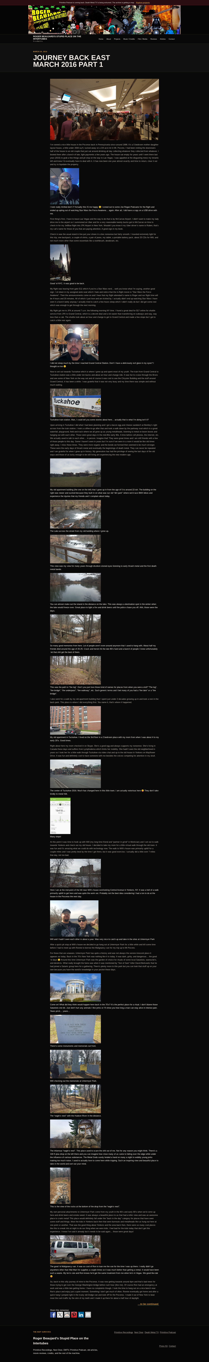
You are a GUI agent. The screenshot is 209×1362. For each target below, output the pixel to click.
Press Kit (163, 1346)
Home (101, 39)
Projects (117, 39)
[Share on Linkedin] (81, 1315)
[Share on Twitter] (60, 1315)
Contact (172, 39)
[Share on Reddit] (67, 1315)
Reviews (153, 39)
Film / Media (142, 39)
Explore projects (143, 3)
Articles (163, 39)
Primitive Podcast (168, 1332)
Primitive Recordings (123, 1332)
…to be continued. (148, 1304)
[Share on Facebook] (53, 1315)
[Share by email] (88, 1315)
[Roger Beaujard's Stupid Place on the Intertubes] (104, 19)
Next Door (138, 1332)
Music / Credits (129, 39)
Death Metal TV (152, 1332)
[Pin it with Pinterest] (74, 1315)
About (108, 39)
